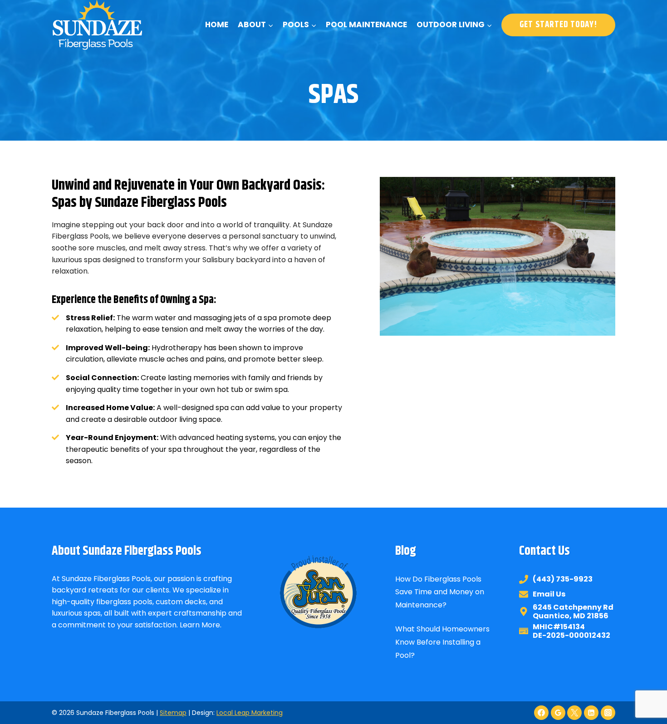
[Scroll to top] (643, 687)
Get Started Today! (558, 24)
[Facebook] (541, 712)
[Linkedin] (591, 712)
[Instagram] (608, 712)
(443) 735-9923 (563, 579)
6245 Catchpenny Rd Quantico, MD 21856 (573, 611)
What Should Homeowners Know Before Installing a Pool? (442, 642)
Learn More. (200, 625)
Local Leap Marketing (249, 712)
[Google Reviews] (558, 712)
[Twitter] (574, 712)
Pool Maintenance (366, 24)
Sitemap (173, 712)
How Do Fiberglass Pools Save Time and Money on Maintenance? (439, 592)
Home (216, 24)
